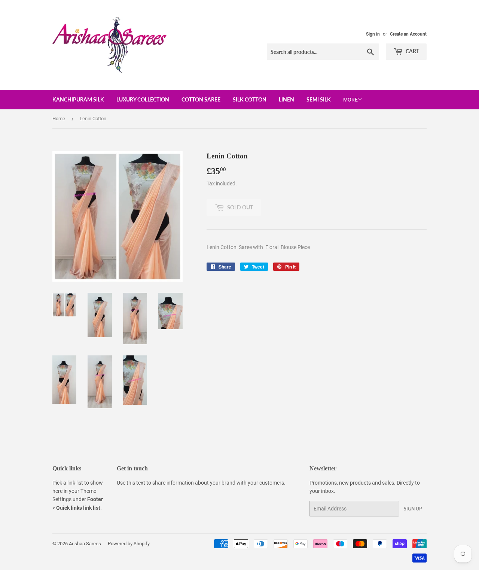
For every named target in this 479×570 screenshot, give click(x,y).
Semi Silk (318, 99)
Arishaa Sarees (85, 543)
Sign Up (413, 509)
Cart (412, 51)
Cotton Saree (200, 99)
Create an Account (408, 34)
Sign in (373, 34)
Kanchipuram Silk (78, 99)
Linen (286, 99)
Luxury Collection (142, 99)
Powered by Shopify (129, 543)
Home (58, 118)
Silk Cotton (249, 99)
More (350, 100)
